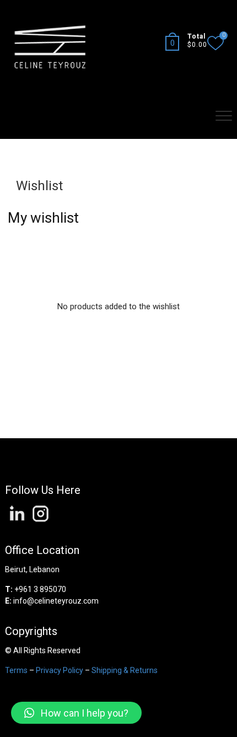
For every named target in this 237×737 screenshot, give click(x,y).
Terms (16, 670)
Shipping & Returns (124, 670)
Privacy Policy (59, 670)
